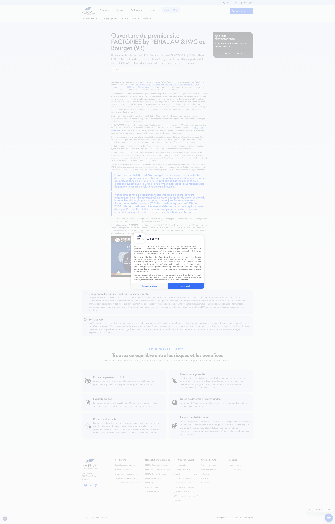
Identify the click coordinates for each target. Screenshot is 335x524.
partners (148, 246)
